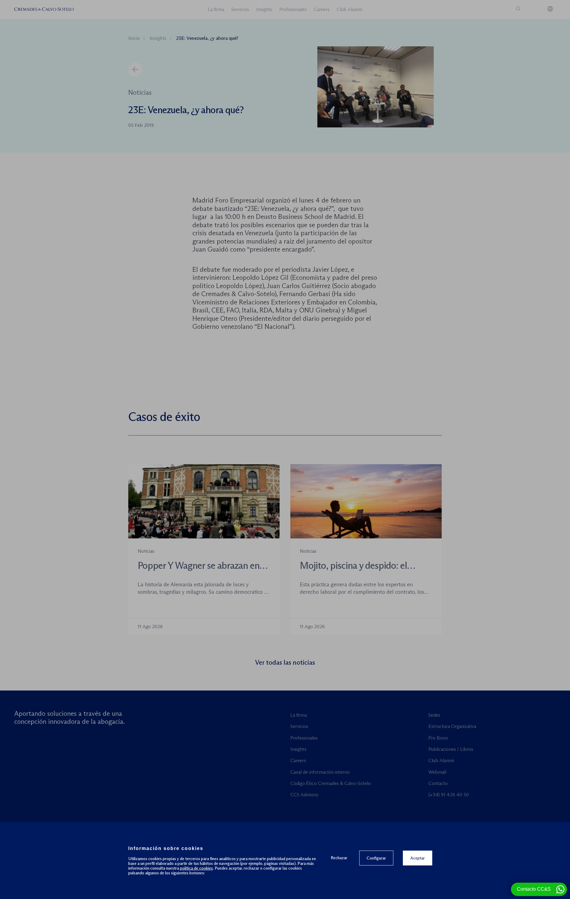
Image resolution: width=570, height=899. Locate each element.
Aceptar (417, 858)
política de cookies (196, 868)
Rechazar (339, 857)
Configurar (376, 858)
